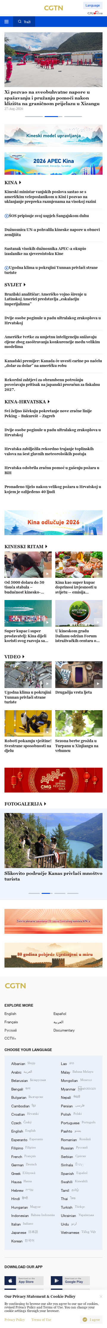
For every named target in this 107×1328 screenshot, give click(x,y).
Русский (10, 1030)
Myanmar (78, 1088)
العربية (58, 1021)
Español (60, 1013)
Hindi (19, 1198)
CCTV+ (10, 1038)
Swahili (74, 1181)
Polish (71, 1114)
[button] (34, 116)
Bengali (20, 1088)
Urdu (68, 1223)
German (24, 1164)
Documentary (64, 1030)
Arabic (21, 1071)
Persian (72, 1105)
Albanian (23, 1063)
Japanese (24, 1232)
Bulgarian (27, 1097)
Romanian (75, 1139)
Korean (22, 1240)
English (10, 1013)
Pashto (71, 1130)
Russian (74, 1147)
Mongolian (76, 1080)
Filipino (23, 1147)
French (23, 1156)
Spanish (74, 1173)
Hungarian (26, 1207)
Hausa (21, 1181)
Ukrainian (77, 1215)
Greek (23, 1173)
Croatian (25, 1114)
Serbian (73, 1156)
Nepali (70, 1097)
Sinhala (72, 1164)
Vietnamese (78, 1232)
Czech (21, 1122)
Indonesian (33, 1215)
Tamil (69, 1190)
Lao (67, 1063)
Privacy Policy (14, 1319)
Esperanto (27, 1139)
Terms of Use (41, 1319)
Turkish (72, 1207)
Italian (22, 1223)
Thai (68, 1198)
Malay (77, 1071)
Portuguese (78, 1122)
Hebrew (22, 1190)
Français (11, 1021)
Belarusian (28, 1080)
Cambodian (23, 1105)
